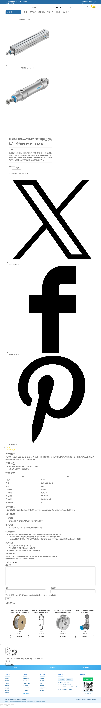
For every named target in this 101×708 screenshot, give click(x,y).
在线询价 (42, 678)
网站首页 (7, 678)
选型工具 (7, 685)
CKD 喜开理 (25, 685)
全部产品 (7, 681)
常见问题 (42, 690)
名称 (7, 588)
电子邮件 (53, 588)
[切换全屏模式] (5, 705)
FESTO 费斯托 (26, 681)
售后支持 (42, 683)
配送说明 (42, 685)
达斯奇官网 (12, 548)
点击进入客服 (89, 679)
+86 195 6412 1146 (64, 682)
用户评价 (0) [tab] (11, 450)
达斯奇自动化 (13, 534)
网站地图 (94, 699)
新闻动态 (7, 688)
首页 (25, 12)
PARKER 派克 (26, 688)
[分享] (9, 705)
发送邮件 (70, 679)
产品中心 (50, 12)
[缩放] (1, 705)
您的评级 (9, 562)
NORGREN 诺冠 (26, 683)
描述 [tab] (8, 447)
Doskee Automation (14, 537)
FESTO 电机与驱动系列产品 (17, 528)
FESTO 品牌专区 (13, 546)
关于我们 (33, 12)
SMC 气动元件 (26, 678)
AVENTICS (25, 690)
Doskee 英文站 (13, 550)
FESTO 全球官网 (13, 521)
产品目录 (7, 683)
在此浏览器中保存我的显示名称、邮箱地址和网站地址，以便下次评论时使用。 (32, 595)
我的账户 (66, 12)
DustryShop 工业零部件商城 (17, 539)
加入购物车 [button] (19, 636)
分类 (10, 12)
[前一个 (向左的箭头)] (1, 707)
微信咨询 (62, 679)
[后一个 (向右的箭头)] (5, 707)
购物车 (58, 12)
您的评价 (9, 565)
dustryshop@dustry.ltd (65, 684)
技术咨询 (42, 681)
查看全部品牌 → (26, 693)
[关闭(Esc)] (12, 705)
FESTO (20, 173)
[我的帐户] (87, 7)
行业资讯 (41, 12)
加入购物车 (16, 168)
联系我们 (7, 692)
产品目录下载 (43, 688)
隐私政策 (89, 699)
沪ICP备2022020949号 (81, 699)
